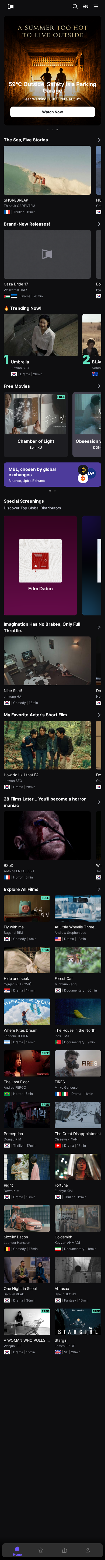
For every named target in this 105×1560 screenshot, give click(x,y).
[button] (47, 129)
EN (85, 6)
